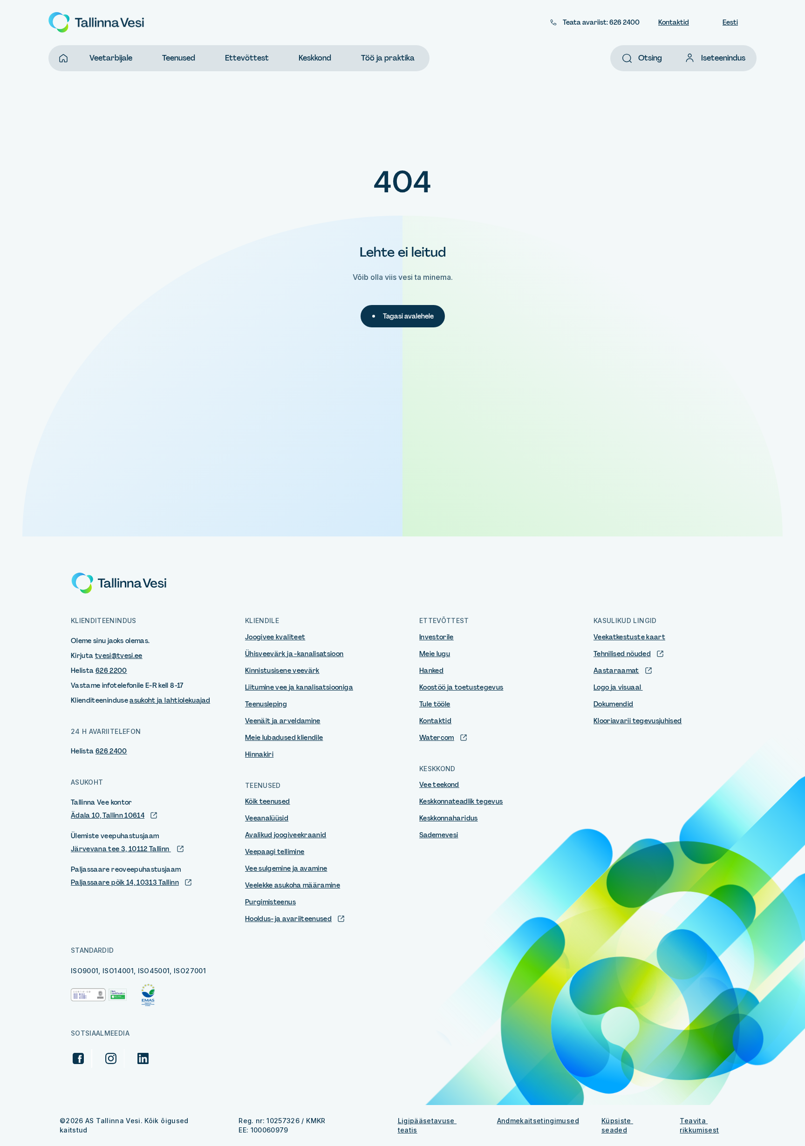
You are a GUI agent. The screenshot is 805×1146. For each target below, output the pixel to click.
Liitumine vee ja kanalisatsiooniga (299, 687)
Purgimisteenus (270, 902)
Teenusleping (266, 704)
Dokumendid (614, 704)
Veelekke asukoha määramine (292, 885)
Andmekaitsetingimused (538, 1121)
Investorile (436, 637)
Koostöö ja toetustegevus (461, 687)
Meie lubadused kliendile (284, 737)
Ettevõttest (247, 58)
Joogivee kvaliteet (275, 637)
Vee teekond (439, 784)
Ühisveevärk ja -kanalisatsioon (294, 654)
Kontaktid (673, 22)
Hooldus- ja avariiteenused (288, 919)
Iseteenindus (723, 58)
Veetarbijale (110, 58)
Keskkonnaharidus (448, 818)
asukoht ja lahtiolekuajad (170, 700)
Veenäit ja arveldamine (283, 721)
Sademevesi (438, 835)
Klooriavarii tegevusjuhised (638, 721)
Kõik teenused (267, 801)
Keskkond (315, 58)
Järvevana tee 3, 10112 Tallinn (121, 849)
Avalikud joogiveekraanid (285, 835)
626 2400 (111, 751)
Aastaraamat (616, 670)
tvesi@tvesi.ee (119, 655)
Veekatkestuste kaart (629, 637)
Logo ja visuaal (618, 687)
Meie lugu (434, 654)
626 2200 (111, 670)
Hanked (431, 670)
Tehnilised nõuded (622, 654)
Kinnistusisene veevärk (282, 670)
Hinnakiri (259, 754)
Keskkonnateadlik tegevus (461, 801)
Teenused (178, 58)
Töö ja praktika (388, 58)
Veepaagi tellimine (274, 852)
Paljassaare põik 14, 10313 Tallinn (125, 882)
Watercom (436, 737)
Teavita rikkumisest (699, 1125)
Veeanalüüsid (266, 818)
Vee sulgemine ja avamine (286, 868)
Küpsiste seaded (617, 1125)
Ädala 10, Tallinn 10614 (107, 815)
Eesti (730, 22)
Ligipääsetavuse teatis (427, 1125)
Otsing (650, 58)
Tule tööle (434, 704)
